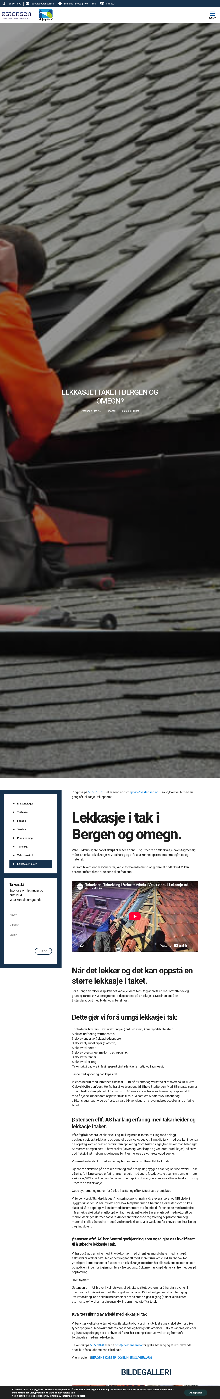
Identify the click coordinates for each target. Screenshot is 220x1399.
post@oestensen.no (144, 792)
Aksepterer (195, 1392)
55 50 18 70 (95, 792)
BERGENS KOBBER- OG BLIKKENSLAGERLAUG (121, 1357)
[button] (143, 15)
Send (43, 951)
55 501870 (97, 1345)
